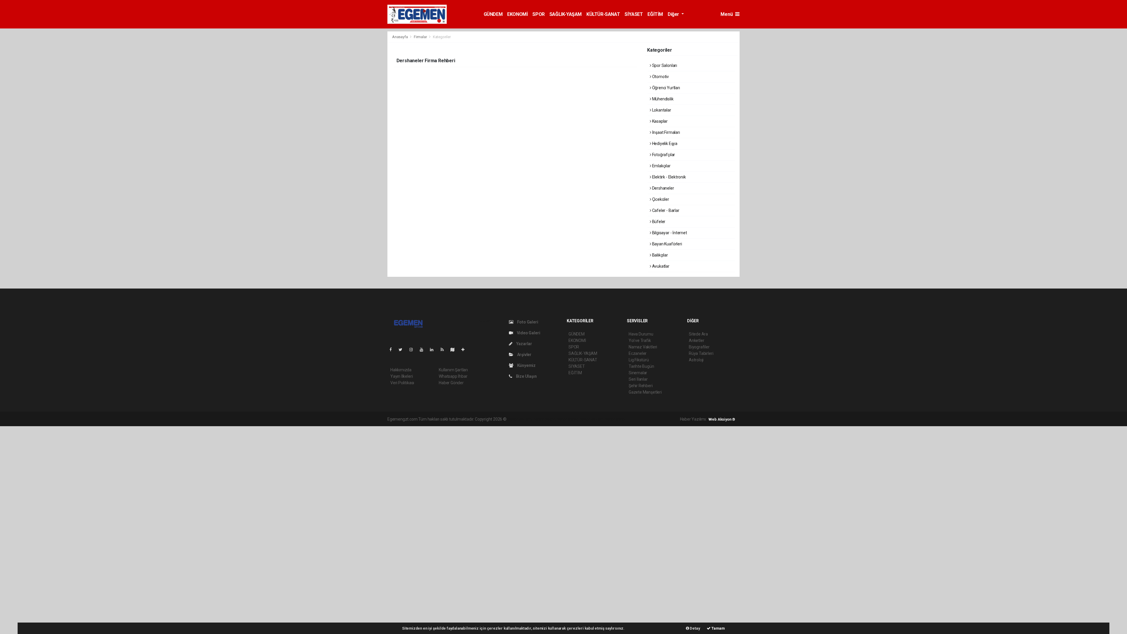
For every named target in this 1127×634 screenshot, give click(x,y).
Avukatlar (660, 266)
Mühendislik (662, 99)
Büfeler (658, 221)
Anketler (696, 340)
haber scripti (567, 419)
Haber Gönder (451, 382)
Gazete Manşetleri (645, 392)
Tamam (718, 628)
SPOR (538, 14)
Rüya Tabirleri (701, 353)
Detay (694, 628)
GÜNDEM (493, 14)
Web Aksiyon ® (721, 419)
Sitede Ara (698, 334)
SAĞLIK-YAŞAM (565, 14)
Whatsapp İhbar (453, 376)
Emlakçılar (661, 165)
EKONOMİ (517, 14)
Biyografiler (699, 347)
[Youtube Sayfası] (424, 349)
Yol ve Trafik (640, 340)
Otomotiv (660, 76)
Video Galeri (528, 333)
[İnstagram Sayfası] (413, 349)
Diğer (674, 14)
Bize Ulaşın (526, 376)
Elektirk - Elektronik (668, 177)
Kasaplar (659, 121)
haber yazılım (592, 419)
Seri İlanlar (638, 379)
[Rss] (444, 349)
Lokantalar (661, 110)
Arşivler (524, 354)
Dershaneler (662, 188)
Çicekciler (660, 199)
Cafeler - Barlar (665, 210)
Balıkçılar (659, 255)
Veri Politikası (402, 382)
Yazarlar (523, 343)
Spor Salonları (664, 65)
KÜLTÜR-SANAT (603, 14)
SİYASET (634, 14)
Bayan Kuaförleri (666, 244)
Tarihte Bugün (641, 366)
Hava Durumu (641, 334)
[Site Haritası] (455, 349)
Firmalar (420, 37)
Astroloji (696, 360)
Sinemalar (638, 372)
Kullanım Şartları (453, 369)
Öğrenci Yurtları (665, 87)
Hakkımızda (400, 369)
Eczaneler (638, 353)
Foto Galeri (527, 322)
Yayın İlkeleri (401, 376)
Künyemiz (526, 365)
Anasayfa (400, 37)
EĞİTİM (655, 14)
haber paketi (544, 419)
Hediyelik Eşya (664, 143)
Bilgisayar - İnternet (669, 232)
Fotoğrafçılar (663, 154)
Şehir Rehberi (641, 385)
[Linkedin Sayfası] (434, 349)
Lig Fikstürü (639, 360)
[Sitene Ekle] (465, 349)
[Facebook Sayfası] (393, 349)
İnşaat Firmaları (665, 132)
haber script (615, 419)
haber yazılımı (519, 419)
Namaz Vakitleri (643, 347)
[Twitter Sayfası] (403, 349)
